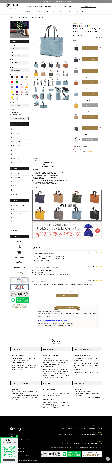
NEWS (100, 437)
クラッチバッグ (16, 154)
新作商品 (14, 110)
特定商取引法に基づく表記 (86, 447)
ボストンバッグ (16, 141)
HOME (12, 17)
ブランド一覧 (76, 428)
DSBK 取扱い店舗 (85, 434)
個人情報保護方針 (97, 447)
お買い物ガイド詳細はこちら (92, 398)
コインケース (16, 186)
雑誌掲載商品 (15, 112)
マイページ (78, 443)
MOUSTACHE (18, 17)
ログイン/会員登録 (70, 443)
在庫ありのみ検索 (16, 114)
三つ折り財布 (16, 173)
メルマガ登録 (91, 443)
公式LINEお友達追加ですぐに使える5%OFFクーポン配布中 (56, 1)
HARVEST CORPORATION (34, 6)
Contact (27, 455)
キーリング (16, 222)
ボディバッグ (16, 150)
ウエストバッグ (16, 145)
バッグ (81, 428)
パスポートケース (17, 213)
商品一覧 (27, 12)
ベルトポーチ (16, 209)
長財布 (15, 181)
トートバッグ (16, 129)
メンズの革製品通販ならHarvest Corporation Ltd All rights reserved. (25, 460)
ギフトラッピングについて (64, 434)
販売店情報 (92, 434)
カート (63, 443)
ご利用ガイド (57, 6)
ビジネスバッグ (17, 133)
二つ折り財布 (16, 177)
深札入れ (15, 190)
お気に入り (84, 443)
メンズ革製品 (92, 428)
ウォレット (86, 428)
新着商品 (38, 12)
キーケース (16, 226)
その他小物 (99, 428)
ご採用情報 (99, 434)
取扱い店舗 (48, 6)
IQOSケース (16, 230)
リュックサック (16, 137)
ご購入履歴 (47, 313)
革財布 (15, 194)
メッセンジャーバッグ (18, 162)
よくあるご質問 (67, 6)
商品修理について (75, 434)
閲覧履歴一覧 (98, 443)
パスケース (16, 217)
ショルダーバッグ (17, 158)
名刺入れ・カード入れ (18, 205)
